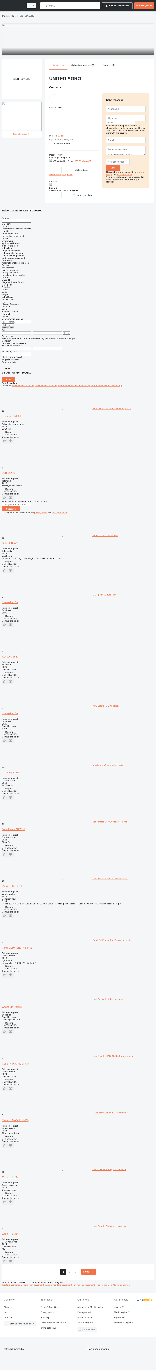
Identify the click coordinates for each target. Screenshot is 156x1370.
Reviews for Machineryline (53, 1322)
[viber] (65, 164)
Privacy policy (47, 1312)
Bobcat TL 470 (10, 543)
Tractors (6, 1285)
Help (6, 1312)
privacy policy (40, 512)
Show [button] (70, 161)
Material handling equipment (58, 1285)
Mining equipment (121, 1285)
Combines (16, 1285)
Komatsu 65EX (10, 656)
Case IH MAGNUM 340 (15, 1063)
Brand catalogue (48, 1328)
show (7, 368)
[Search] (43, 6)
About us (8, 1307)
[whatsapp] (55, 164)
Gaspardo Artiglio (12, 1006)
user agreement (124, 174)
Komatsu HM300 (11, 416)
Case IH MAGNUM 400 (15, 1120)
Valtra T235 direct (12, 886)
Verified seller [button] (55, 107)
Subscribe (11, 509)
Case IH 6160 (10, 1233)
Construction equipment (32, 1285)
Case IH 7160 (10, 1177)
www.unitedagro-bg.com (61, 174)
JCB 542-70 (8, 472)
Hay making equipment (84, 1285)
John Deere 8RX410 (13, 829)
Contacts (8, 1317)
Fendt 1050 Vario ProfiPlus (17, 947)
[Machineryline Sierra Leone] (13, 6)
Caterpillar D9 (10, 602)
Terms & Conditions (50, 1307)
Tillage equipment (104, 1285)
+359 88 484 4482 (82, 161)
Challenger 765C (11, 772)
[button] (62, 143)
